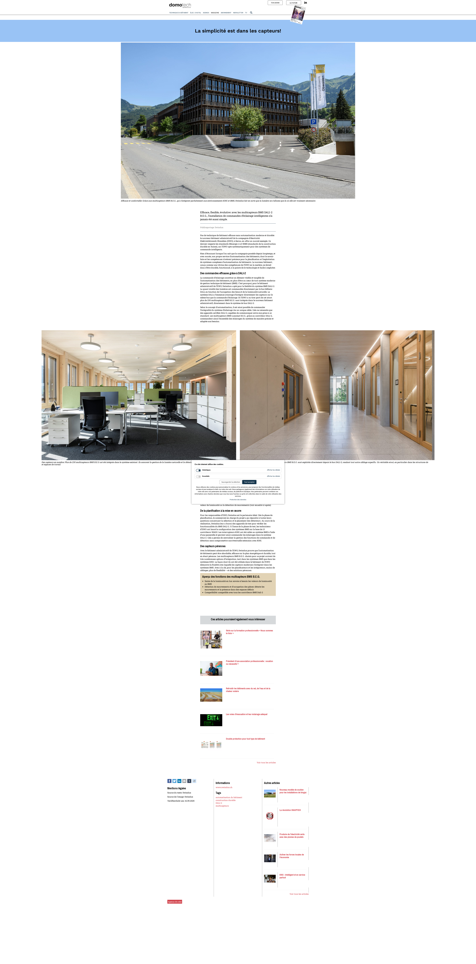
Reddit (195, 781)
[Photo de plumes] (270, 838)
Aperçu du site (174, 901)
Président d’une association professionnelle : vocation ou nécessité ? (249, 662)
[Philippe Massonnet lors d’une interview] (211, 668)
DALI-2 (219, 803)
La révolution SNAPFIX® (290, 810)
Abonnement (226, 13)
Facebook (170, 781)
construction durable (226, 800)
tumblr (190, 781)
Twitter (175, 781)
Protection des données (238, 500)
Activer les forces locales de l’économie (292, 856)
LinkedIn (180, 781)
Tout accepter (249, 482)
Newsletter (238, 13)
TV (246, 13)
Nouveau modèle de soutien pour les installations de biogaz (293, 791)
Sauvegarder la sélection (230, 482)
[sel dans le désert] (211, 695)
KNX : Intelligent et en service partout (292, 876)
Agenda (206, 13)
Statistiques (206, 470)
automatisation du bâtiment (229, 797)
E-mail (185, 781)
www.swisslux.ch (224, 787)
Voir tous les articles (266, 762)
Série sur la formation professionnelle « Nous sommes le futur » (249, 631)
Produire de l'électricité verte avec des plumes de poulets (292, 835)
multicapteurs (222, 805)
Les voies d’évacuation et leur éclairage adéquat (246, 714)
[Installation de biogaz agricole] (270, 793)
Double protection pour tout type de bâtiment (245, 739)
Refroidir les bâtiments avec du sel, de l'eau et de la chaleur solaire (248, 689)
